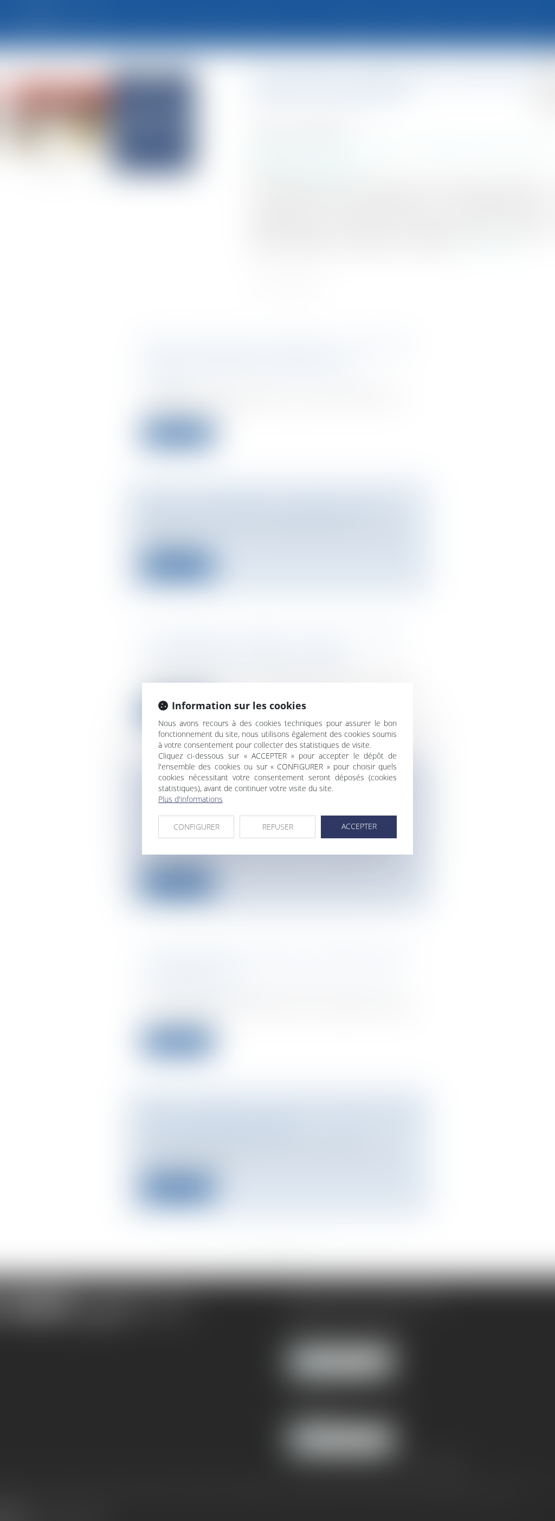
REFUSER (277, 827)
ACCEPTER (359, 826)
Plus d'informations (190, 799)
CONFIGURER (196, 827)
